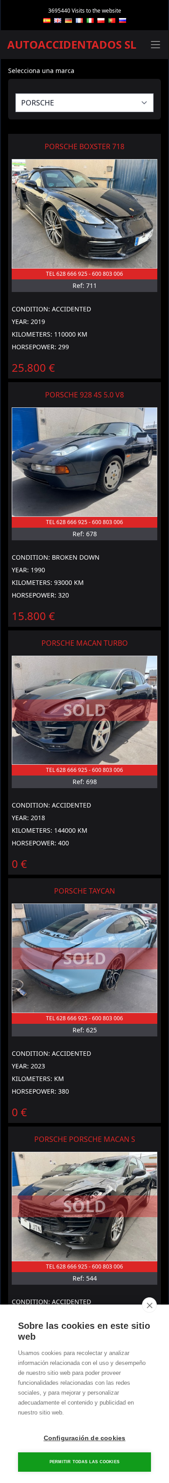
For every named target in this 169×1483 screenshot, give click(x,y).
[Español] (46, 20)
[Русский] (122, 20)
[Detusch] (68, 20)
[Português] (111, 20)
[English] (57, 20)
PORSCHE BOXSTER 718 (84, 146)
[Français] (79, 20)
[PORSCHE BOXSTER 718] (84, 214)
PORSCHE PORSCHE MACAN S (84, 1139)
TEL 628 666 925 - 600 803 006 (84, 274)
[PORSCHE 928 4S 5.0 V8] (84, 462)
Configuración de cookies (85, 1438)
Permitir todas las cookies (84, 1462)
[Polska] (101, 20)
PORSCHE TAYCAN (84, 891)
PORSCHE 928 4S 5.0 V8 (84, 395)
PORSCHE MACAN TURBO (84, 643)
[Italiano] (90, 20)
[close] (149, 1305)
